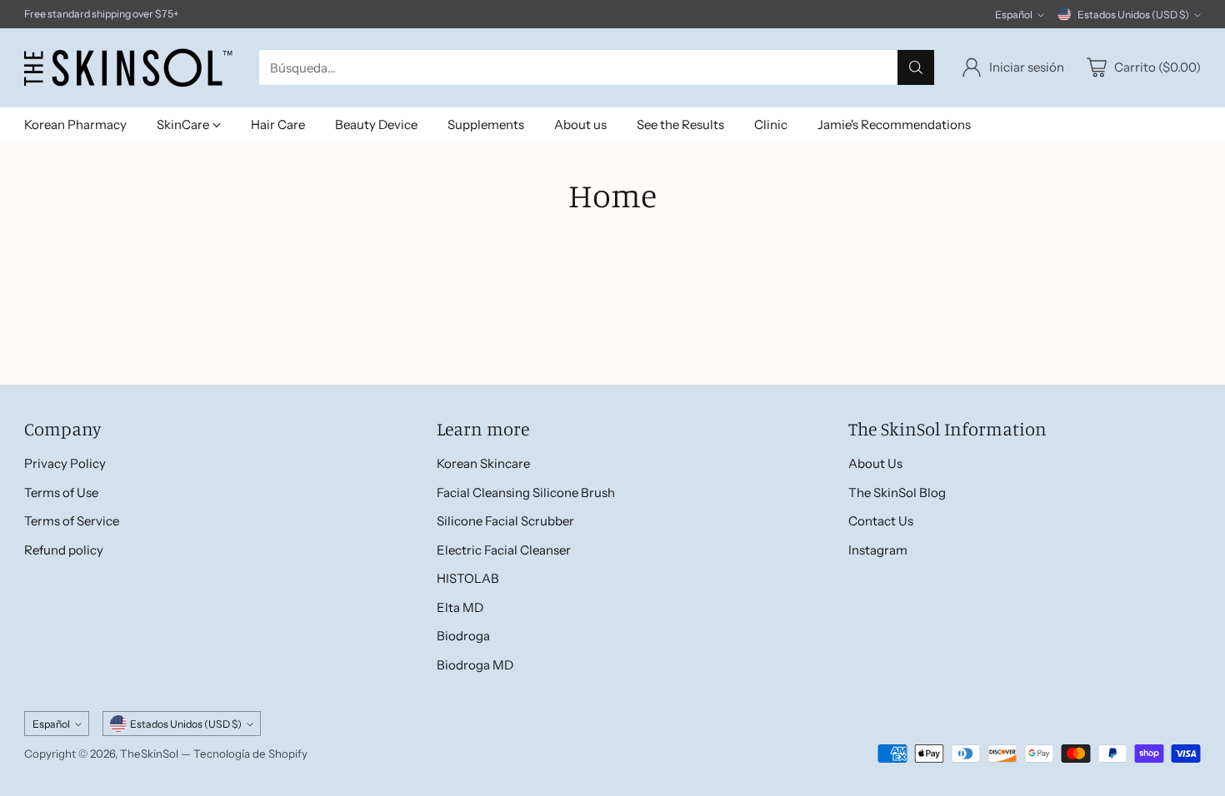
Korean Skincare (483, 463)
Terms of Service (71, 521)
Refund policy (63, 550)
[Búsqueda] (916, 67)
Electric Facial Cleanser (504, 550)
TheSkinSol (149, 753)
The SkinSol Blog (897, 492)
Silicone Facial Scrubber (505, 521)
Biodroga (463, 636)
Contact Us (880, 521)
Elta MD (460, 607)
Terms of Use (61, 492)
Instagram (878, 550)
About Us (875, 463)
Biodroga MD (475, 665)
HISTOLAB (468, 578)
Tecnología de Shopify (250, 753)
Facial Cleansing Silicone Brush (526, 492)
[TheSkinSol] (128, 68)
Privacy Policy (65, 463)
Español (1013, 14)
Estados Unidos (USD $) (1133, 14)
